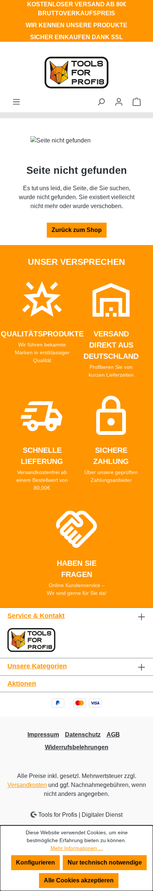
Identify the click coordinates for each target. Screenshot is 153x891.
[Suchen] (101, 101)
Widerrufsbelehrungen (76, 747)
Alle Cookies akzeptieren (79, 880)
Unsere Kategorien (37, 666)
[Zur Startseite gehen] (76, 72)
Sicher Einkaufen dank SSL (76, 37)
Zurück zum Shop (77, 230)
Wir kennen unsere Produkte (76, 25)
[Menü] (16, 101)
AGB (113, 734)
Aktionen (21, 683)
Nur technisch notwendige (105, 862)
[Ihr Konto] (119, 101)
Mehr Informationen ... (77, 848)
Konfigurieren (35, 862)
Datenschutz (83, 734)
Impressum (43, 734)
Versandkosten (27, 785)
